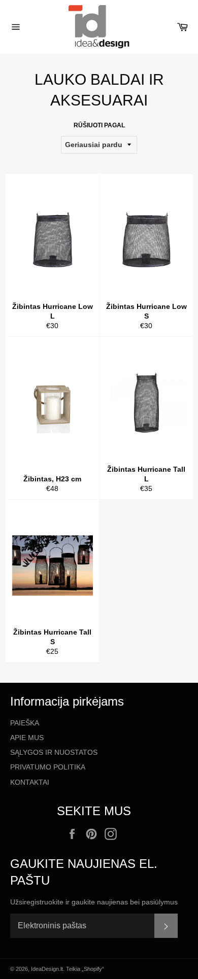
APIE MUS (27, 737)
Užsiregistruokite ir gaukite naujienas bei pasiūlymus (94, 902)
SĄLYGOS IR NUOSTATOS (53, 752)
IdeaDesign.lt (47, 969)
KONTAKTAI (29, 782)
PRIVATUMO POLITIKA (47, 767)
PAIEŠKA (24, 723)
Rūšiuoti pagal (99, 125)
